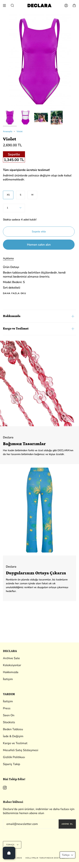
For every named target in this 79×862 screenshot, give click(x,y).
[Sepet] (74, 5)
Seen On (8, 715)
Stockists (9, 722)
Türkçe (10, 844)
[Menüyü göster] (5, 5)
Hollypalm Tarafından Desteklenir (47, 858)
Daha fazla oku (14, 293)
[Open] (9, 853)
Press (6, 708)
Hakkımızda (11, 316)
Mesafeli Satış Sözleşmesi (20, 750)
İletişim (8, 679)
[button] (67, 855)
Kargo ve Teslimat (15, 328)
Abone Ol (67, 824)
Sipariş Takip (11, 764)
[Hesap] (66, 5)
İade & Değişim (13, 736)
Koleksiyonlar (12, 665)
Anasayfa (7, 131)
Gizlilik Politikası (14, 757)
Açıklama (8, 258)
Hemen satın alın (39, 244)
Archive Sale (11, 658)
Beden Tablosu (13, 729)
